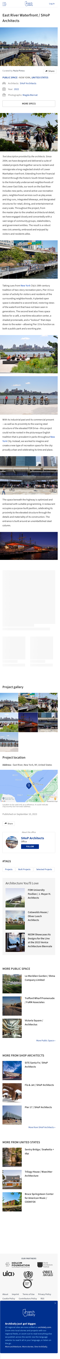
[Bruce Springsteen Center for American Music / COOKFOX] (12, 1201)
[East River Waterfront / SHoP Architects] (28, 703)
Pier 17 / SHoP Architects (38, 1107)
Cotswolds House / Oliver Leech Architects (38, 916)
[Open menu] (4, 4)
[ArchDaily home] (29, 3)
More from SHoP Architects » (41, 1127)
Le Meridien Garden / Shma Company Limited (40, 978)
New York (25, 285)
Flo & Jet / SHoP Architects (39, 1085)
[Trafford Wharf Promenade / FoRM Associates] (12, 1006)
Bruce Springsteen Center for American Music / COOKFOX (39, 1198)
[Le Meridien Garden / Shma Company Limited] (12, 983)
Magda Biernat (30, 95)
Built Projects (24, 869)
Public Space (10, 77)
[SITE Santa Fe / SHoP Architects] (12, 1070)
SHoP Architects (28, 83)
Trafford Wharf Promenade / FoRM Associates (40, 1000)
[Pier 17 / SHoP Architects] (12, 1115)
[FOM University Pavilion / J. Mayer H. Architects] (15, 897)
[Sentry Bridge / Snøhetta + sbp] (12, 1157)
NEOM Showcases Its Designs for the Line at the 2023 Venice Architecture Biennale (40, 940)
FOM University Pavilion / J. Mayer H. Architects (39, 894)
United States (40, 77)
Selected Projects (44, 869)
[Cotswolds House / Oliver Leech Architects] (15, 920)
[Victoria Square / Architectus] (12, 1028)
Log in (52, 4)
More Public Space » (45, 1040)
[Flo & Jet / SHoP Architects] (12, 1092)
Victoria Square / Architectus (34, 1022)
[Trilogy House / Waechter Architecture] (12, 1179)
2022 (16, 89)
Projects (8, 869)
